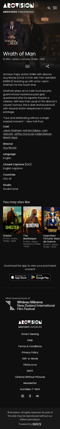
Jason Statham (12, 130)
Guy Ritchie (9, 148)
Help (30, 340)
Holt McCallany (32, 130)
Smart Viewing (30, 334)
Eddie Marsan (43, 134)
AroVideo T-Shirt (30, 389)
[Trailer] (27, 66)
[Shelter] (12, 220)
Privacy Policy (30, 352)
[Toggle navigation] (55, 7)
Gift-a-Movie (30, 358)
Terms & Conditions (30, 346)
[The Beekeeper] (32, 220)
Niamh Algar (10, 137)
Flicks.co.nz (30, 364)
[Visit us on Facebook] (30, 396)
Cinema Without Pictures (30, 377)
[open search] (49, 8)
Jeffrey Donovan (24, 134)
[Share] (47, 66)
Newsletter (30, 383)
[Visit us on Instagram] (22, 396)
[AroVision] (30, 324)
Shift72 (36, 424)
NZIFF (30, 371)
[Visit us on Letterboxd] (37, 396)
